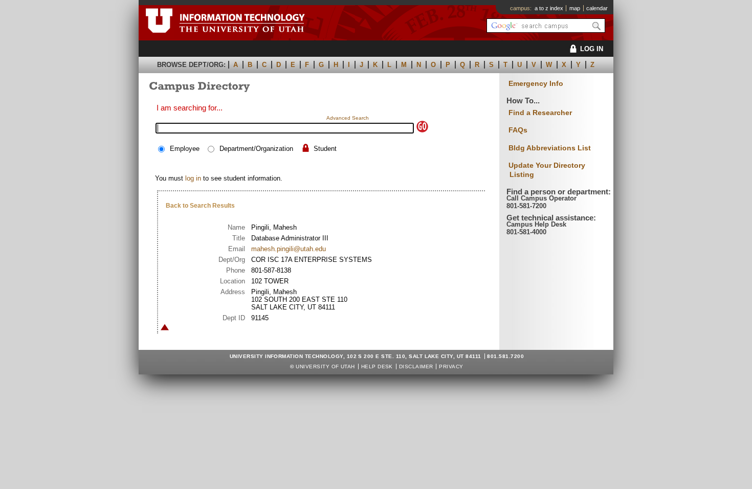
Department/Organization (256, 148)
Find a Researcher (540, 112)
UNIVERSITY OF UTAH (325, 366)
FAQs (517, 130)
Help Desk (377, 366)
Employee (185, 148)
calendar (597, 8)
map (574, 8)
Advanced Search (347, 118)
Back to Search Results (200, 205)
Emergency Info (535, 83)
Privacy (451, 366)
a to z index (549, 8)
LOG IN (591, 49)
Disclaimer (416, 366)
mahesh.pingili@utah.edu (288, 249)
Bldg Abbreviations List (549, 148)
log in (193, 178)
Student (325, 148)
